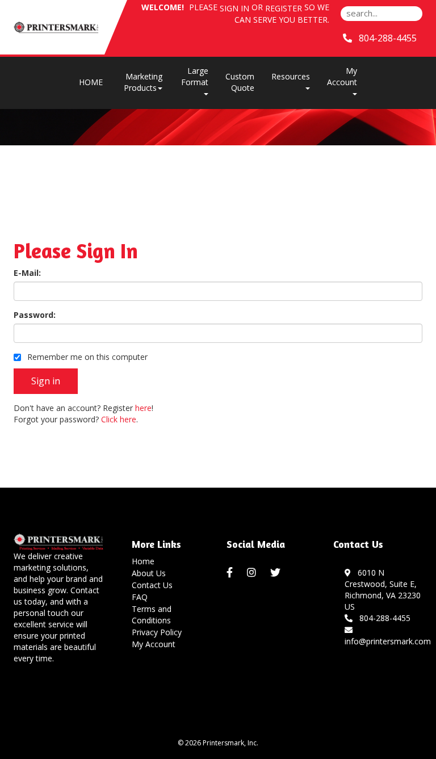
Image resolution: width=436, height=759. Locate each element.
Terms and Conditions (151, 614)
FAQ (140, 597)
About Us (149, 573)
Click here (118, 419)
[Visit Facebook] (231, 572)
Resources (290, 76)
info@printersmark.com (388, 635)
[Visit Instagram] (253, 572)
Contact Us (152, 585)
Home (143, 561)
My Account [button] (342, 76)
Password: (35, 314)
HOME (91, 82)
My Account (153, 644)
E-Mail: (27, 272)
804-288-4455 (382, 618)
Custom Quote (239, 82)
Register (283, 8)
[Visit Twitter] (276, 572)
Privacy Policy (157, 632)
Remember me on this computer (86, 356)
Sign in (234, 8)
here (143, 407)
